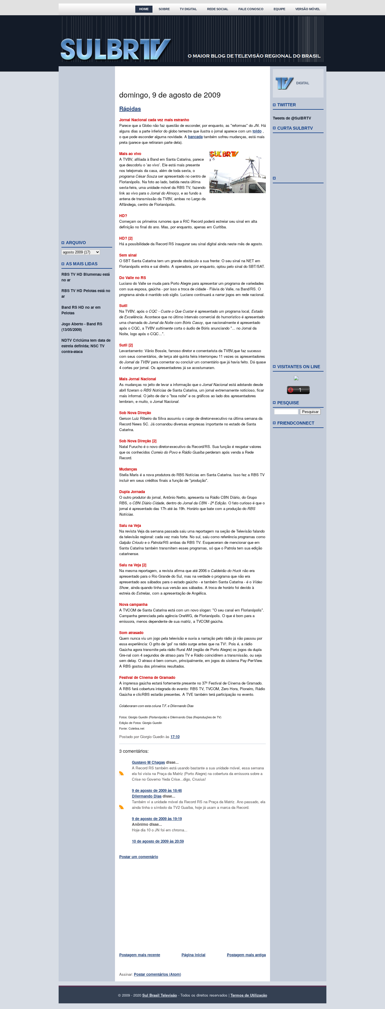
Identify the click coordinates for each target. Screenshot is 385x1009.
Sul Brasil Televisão (159, 995)
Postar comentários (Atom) (157, 974)
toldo (257, 131)
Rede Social (217, 9)
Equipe (279, 9)
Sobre (164, 9)
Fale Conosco (251, 9)
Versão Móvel (307, 9)
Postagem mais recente (139, 954)
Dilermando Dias (146, 796)
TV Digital (188, 9)
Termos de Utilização (249, 995)
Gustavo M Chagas (148, 762)
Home (144, 9)
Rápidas (130, 108)
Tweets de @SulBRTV (292, 118)
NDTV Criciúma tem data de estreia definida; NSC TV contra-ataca (85, 345)
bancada (195, 136)
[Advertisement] (86, 150)
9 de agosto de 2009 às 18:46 (157, 790)
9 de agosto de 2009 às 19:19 (157, 818)
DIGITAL (302, 83)
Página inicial (193, 954)
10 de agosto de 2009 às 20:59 (158, 841)
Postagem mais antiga (246, 954)
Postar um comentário (138, 856)
